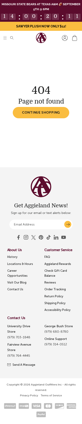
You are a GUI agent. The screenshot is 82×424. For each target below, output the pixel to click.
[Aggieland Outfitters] (41, 38)
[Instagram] (26, 237)
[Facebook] (18, 237)
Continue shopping (41, 112)
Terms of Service (51, 395)
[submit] (67, 224)
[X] (33, 237)
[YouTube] (41, 237)
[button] (5, 38)
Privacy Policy (29, 395)
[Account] (65, 38)
